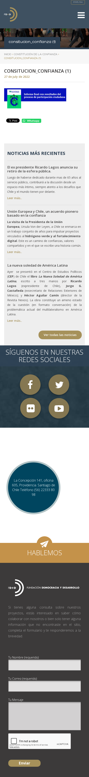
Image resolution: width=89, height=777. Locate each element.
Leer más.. (14, 198)
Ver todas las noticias (60, 335)
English (78, 2)
